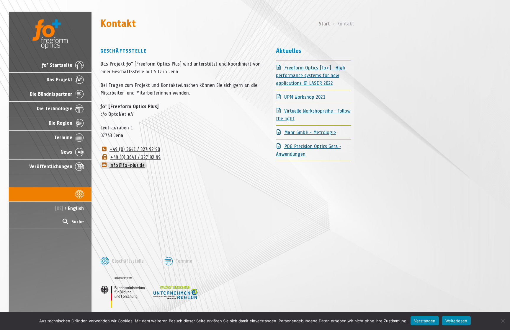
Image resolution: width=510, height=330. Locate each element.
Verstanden (424, 320)
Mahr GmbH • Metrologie (310, 132)
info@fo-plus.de (127, 165)
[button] (50, 221)
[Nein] (503, 321)
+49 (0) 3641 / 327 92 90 (134, 149)
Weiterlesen (456, 320)
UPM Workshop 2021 (304, 97)
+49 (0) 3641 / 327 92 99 (135, 157)
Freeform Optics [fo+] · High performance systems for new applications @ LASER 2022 (310, 75)
